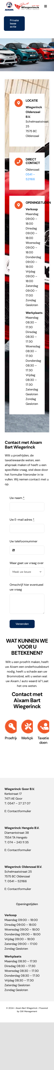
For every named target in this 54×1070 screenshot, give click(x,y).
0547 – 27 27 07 (19, 803)
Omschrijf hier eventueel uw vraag (26, 587)
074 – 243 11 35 (18, 842)
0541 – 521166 (17, 881)
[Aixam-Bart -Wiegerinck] (22, 3)
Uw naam (17, 498)
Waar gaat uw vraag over (27, 563)
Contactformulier (19, 811)
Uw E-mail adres (22, 520)
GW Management (28, 1011)
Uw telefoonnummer (23, 541)
